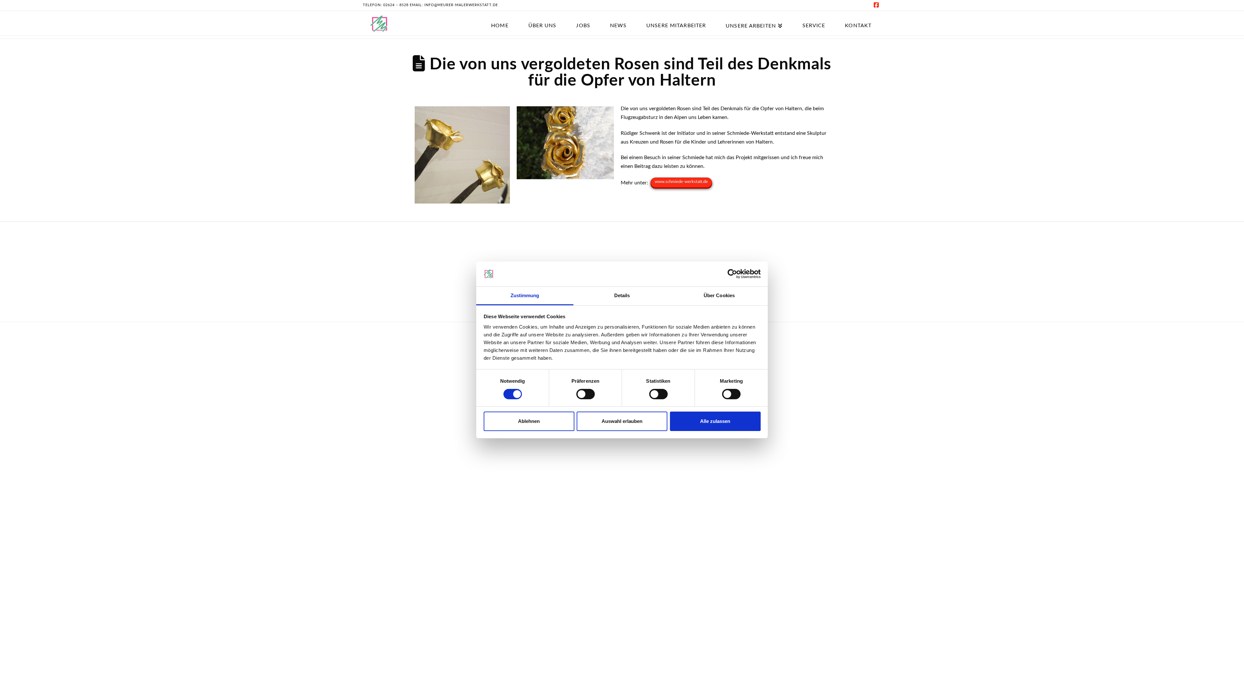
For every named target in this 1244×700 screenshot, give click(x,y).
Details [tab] (622, 295)
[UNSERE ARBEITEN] (754, 17)
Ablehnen (529, 421)
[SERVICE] (813, 17)
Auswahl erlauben (622, 421)
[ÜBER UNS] (542, 17)
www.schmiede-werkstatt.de (681, 182)
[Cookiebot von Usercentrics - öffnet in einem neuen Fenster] (732, 274)
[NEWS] (618, 17)
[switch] (585, 394)
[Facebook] (877, 5)
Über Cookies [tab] (719, 295)
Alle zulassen (715, 421)
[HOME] (499, 17)
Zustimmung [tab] (525, 295)
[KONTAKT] (858, 17)
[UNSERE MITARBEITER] (676, 17)
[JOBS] (583, 17)
